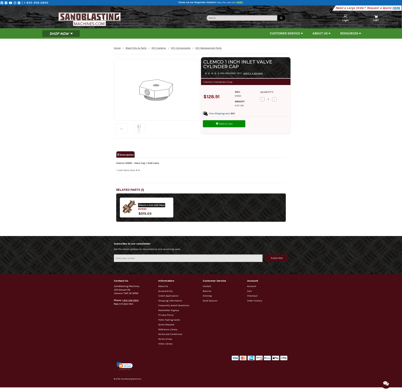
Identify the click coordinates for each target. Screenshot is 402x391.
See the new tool (230, 2)
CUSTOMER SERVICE (285, 33)
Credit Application (168, 295)
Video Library (165, 343)
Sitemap (207, 295)
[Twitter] (7, 3)
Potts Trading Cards (169, 319)
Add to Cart (225, 123)
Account (251, 286)
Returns (207, 291)
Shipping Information (170, 300)
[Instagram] (16, 3)
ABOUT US (320, 33)
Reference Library (167, 329)
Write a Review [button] (253, 73)
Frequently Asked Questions (173, 305)
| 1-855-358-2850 (35, 2)
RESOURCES (349, 33)
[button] (125, 366)
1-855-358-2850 (130, 300)
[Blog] (20, 3)
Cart (249, 291)
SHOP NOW (59, 33)
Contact (207, 286)
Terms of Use (165, 339)
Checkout (252, 295)
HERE (396, 8)
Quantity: (267, 92)
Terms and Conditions (170, 334)
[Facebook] (3, 3)
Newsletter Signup (168, 310)
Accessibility (165, 291)
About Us (163, 286)
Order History (254, 300)
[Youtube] (11, 3)
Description (126, 154)
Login (345, 20)
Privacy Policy (166, 315)
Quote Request (166, 324)
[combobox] (242, 18)
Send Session (210, 300)
